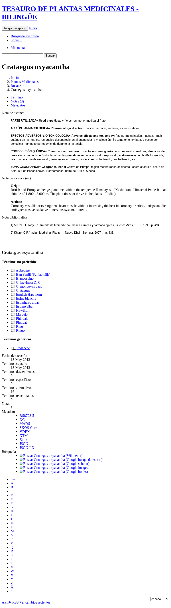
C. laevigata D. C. (28, 282)
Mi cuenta (18, 48)
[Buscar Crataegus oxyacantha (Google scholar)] (54, 464)
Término (17, 97)
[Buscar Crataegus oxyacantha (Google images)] (54, 468)
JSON (24, 443)
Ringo (20, 330)
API (5, 602)
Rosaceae (17, 86)
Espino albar (25, 306)
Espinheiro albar (27, 302)
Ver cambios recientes (35, 602)
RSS (15, 602)
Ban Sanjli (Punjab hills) (33, 274)
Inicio (33, 28)
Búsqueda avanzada (25, 36)
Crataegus (23, 290)
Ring (19, 326)
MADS (25, 423)
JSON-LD (27, 447)
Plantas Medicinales (25, 82)
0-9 (13, 479)
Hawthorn (23, 310)
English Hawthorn (29, 294)
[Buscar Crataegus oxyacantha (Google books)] (54, 472)
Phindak (22, 318)
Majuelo (22, 314)
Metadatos (18, 105)
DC (22, 419)
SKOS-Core (28, 427)
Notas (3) (17, 101)
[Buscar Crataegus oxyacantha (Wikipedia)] (51, 456)
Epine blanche (26, 298)
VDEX (25, 431)
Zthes (23, 439)
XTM (24, 435)
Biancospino (25, 278)
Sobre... (16, 40)
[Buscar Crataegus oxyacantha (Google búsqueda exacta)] (61, 460)
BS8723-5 (27, 415)
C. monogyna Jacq (29, 286)
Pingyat (21, 322)
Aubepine (23, 270)
